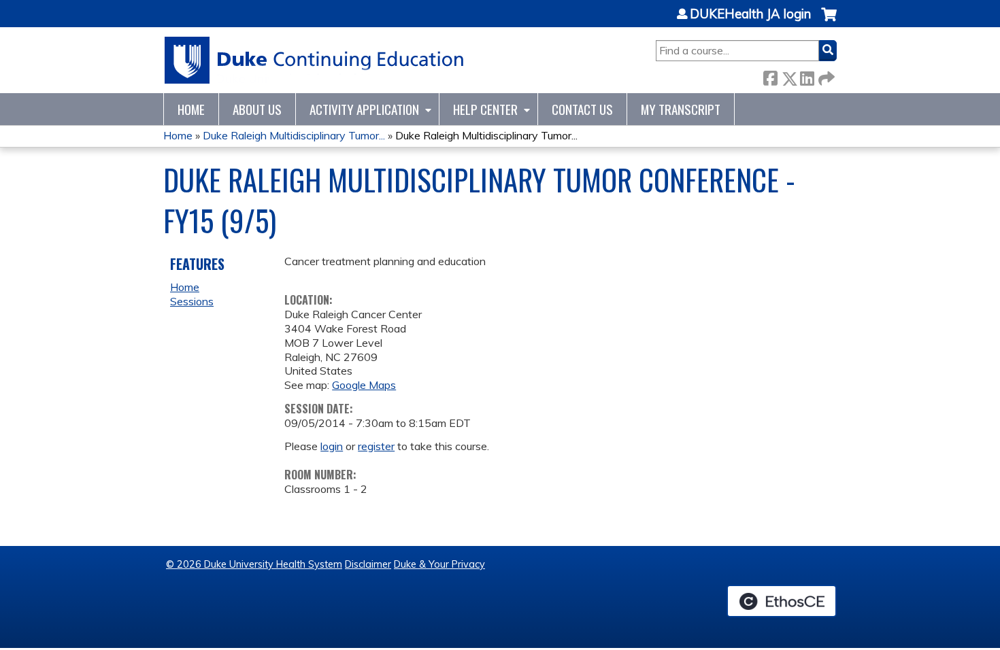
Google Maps (364, 385)
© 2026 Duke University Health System (254, 564)
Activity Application (364, 109)
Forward (825, 76)
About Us (257, 109)
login (331, 446)
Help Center (485, 109)
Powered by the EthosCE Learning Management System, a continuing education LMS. (782, 601)
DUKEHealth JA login (750, 14)
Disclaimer (368, 564)
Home (191, 109)
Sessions (192, 301)
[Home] (314, 60)
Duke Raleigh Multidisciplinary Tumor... (294, 135)
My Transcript (680, 109)
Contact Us (582, 109)
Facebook (770, 76)
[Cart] (829, 21)
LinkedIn (807, 76)
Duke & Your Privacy (439, 564)
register (376, 446)
